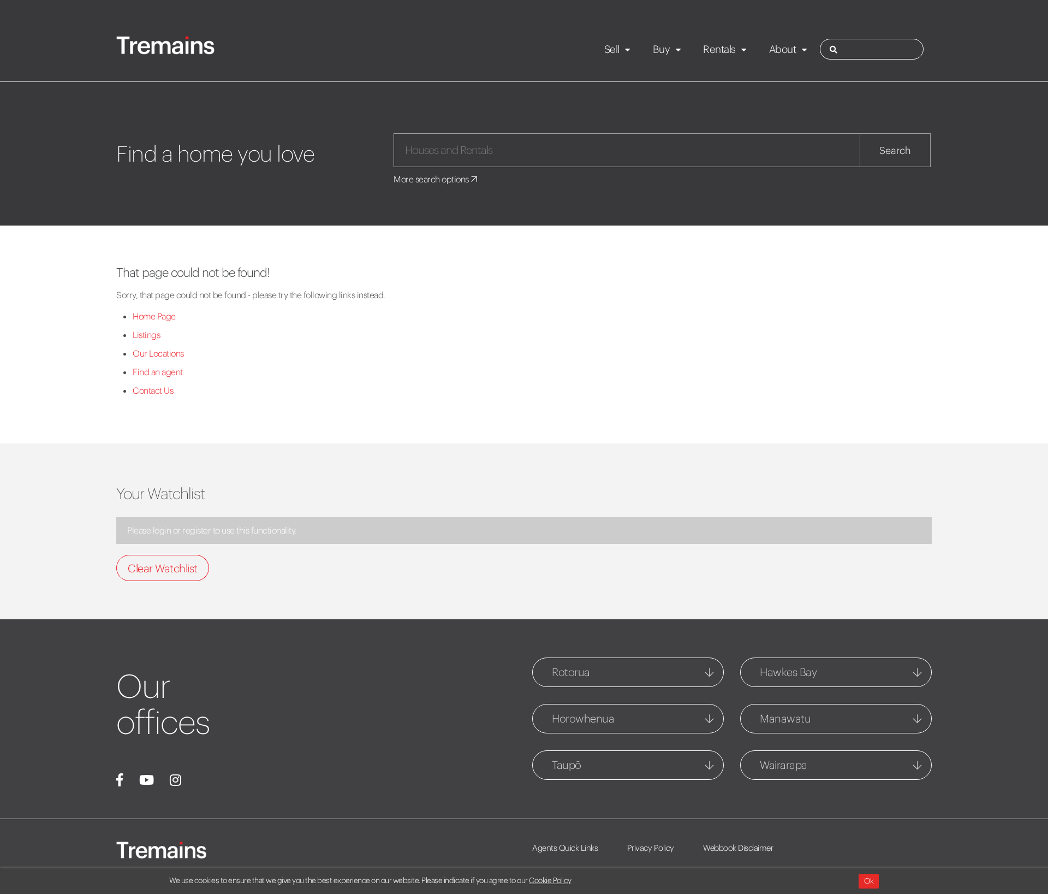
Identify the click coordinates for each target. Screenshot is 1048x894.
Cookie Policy (550, 880)
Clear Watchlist (163, 568)
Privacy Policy (650, 848)
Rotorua (571, 672)
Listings (146, 334)
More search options (432, 179)
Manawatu (785, 718)
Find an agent (158, 371)
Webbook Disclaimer (738, 848)
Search (895, 150)
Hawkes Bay (788, 672)
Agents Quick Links (565, 848)
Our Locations (158, 353)
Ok (868, 881)
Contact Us (153, 390)
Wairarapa (783, 765)
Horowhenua (583, 718)
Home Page (154, 316)
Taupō (566, 765)
